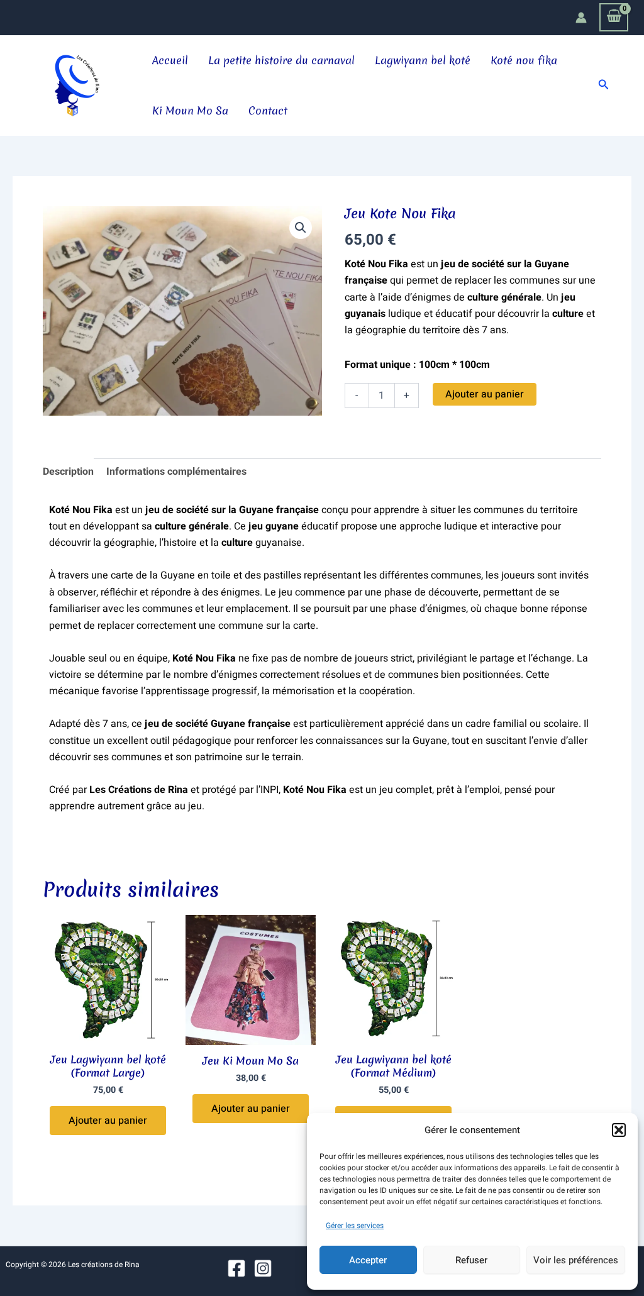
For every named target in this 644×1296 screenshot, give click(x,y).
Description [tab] (68, 471)
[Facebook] (236, 1268)
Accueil (170, 60)
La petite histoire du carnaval (281, 60)
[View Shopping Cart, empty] (613, 17)
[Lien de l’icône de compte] (581, 17)
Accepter (368, 1260)
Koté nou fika (524, 60)
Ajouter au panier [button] (108, 1120)
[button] (619, 1130)
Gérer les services (355, 1225)
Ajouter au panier (484, 394)
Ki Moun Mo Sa (190, 110)
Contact (267, 110)
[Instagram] (262, 1268)
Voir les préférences (575, 1260)
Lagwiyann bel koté (422, 60)
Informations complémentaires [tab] (176, 471)
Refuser (471, 1260)
